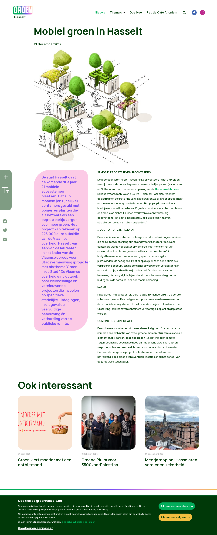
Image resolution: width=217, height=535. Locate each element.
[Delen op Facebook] (5, 221)
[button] (184, 12)
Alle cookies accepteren (175, 506)
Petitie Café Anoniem (162, 12)
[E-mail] (5, 239)
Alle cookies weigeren (174, 517)
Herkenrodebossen (167, 189)
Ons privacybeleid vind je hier (78, 521)
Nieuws (100, 12)
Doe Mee (136, 12)
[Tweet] (5, 230)
